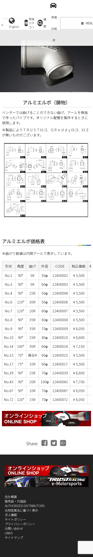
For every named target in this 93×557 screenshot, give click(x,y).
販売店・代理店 (15, 501)
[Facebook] (44, 443)
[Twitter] (54, 443)
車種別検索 (54, 28)
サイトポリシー (15, 519)
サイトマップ (14, 537)
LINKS (9, 533)
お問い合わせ (14, 528)
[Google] (63, 443)
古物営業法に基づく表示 (21, 510)
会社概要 (11, 496)
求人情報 (11, 514)
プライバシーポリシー (20, 524)
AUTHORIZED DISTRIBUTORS (25, 505)
